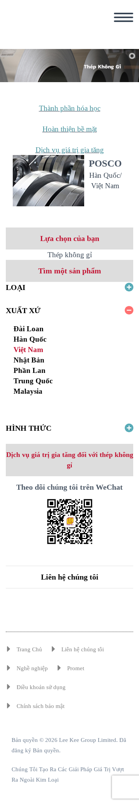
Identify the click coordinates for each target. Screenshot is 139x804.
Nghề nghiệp (32, 668)
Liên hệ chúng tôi (69, 577)
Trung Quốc (33, 381)
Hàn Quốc (30, 339)
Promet (75, 668)
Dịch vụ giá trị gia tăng (70, 150)
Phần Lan (30, 370)
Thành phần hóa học (69, 108)
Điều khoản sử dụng (41, 687)
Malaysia (28, 391)
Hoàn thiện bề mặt (69, 129)
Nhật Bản (29, 360)
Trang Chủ (29, 649)
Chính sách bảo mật (40, 706)
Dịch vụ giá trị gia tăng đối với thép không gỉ (69, 460)
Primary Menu (123, 17)
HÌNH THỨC (28, 428)
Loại (15, 287)
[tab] (69, 287)
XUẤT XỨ (23, 310)
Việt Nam (28, 350)
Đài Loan (29, 329)
